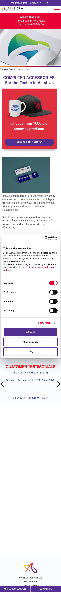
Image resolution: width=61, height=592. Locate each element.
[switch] (53, 292)
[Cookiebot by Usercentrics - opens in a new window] (45, 238)
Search (47, 3)
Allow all (30, 332)
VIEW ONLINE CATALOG (29, 142)
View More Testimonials (30, 398)
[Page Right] (58, 384)
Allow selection (30, 341)
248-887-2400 (35, 24)
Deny (30, 351)
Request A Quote (19, 3)
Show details (45, 322)
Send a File (35, 3)
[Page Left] (3, 384)
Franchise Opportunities (30, 578)
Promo (3, 69)
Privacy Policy (30, 582)
